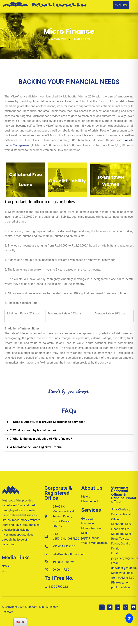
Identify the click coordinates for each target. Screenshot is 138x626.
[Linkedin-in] (117, 607)
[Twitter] (109, 607)
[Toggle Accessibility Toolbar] (130, 618)
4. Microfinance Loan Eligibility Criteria (36, 447)
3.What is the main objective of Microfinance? (41, 438)
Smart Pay (121, 5)
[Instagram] (125, 607)
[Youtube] (133, 607)
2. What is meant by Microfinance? (33, 430)
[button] (69, 422)
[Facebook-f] (102, 607)
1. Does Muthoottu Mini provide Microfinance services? (47, 422)
